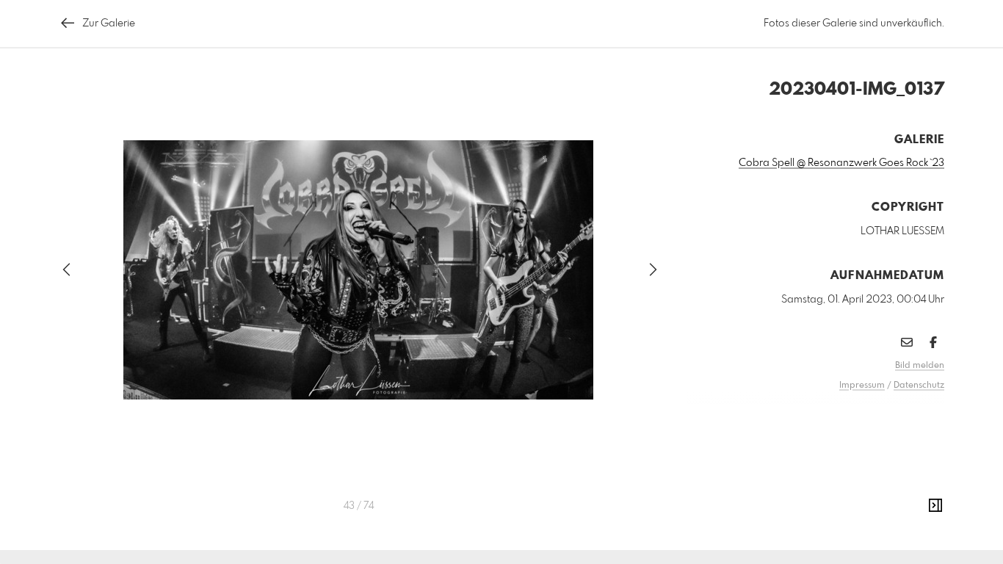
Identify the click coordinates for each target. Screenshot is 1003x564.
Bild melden (919, 365)
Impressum (862, 385)
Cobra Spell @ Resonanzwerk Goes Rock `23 (841, 163)
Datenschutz (919, 385)
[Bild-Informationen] (935, 506)
